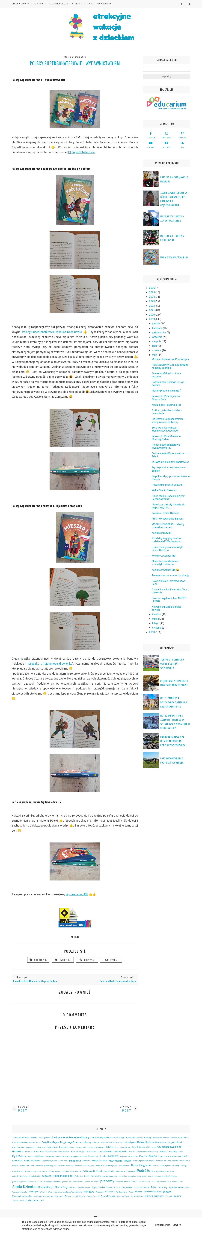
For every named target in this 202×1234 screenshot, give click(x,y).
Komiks (103, 1156)
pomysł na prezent (109, 1176)
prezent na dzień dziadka (72, 1182)
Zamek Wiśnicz (137, 1196)
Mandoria (86, 1161)
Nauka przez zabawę (169, 1165)
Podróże (39, 4)
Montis (15, 1166)
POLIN (86, 1176)
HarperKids (17, 1151)
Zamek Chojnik (78, 1196)
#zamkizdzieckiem (20, 1137)
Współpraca (104, 4)
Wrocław (138, 1191)
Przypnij (89, 960)
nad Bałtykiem (111, 1166)
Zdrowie (169, 1196)
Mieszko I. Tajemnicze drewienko (50, 663)
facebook (151, 138)
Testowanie (127, 1187)
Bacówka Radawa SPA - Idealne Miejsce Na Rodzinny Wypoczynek (173, 741)
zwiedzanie (32, 1200)
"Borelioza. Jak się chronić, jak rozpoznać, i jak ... (168, 506)
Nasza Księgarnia (141, 1165)
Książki (153, 1156)
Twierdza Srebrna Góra (179, 1187)
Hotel (36, 1151)
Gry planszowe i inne (169, 1146)
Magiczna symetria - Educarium (55, 1161)
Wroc (131, 1192)
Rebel (134, 1182)
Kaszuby (173, 1151)
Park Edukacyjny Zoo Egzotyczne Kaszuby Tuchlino (170, 366)
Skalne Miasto (144, 1182)
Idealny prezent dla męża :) (166, 390)
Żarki (41, 1200)
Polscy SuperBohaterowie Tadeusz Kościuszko (52, 332)
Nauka (155, 1166)
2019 (152, 319)
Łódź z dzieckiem (32, 1160)
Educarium (52, 1147)
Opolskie (65, 1171)
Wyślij (113, 960)
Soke (153, 1182)
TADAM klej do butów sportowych (170, 462)
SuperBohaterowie (83, 152)
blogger (166, 147)
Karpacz (163, 1151)
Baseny (140, 1138)
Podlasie (131, 1171)
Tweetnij (65, 960)
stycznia (157, 627)
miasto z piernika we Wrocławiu (177, 1161)
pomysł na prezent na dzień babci (132, 1176)
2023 (152, 301)
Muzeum (30, 1165)
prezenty (107, 1181)
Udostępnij (40, 960)
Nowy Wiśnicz (18, 1171)
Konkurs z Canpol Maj (163, 555)
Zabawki (167, 1191)
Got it (177, 1225)
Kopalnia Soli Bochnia (129, 1157)
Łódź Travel (17, 1160)
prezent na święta (91, 1182)
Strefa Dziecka (24, 1187)
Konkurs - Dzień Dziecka (165, 513)
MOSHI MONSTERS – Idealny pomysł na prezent (168, 526)
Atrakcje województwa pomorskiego (108, 1137)
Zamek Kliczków (108, 1196)
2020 (152, 314)
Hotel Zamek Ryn (77, 1152)
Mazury (127, 1160)
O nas (90, 4)
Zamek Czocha (93, 1196)
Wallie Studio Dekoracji (164, 490)
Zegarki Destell (18, 1201)
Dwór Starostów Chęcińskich (23, 1147)
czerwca (157, 350)
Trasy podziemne (141, 1187)
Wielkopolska (121, 1192)
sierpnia (157, 341)
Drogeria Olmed (175, 1142)
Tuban (154, 1187)
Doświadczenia (159, 1142)
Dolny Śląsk (144, 1142)
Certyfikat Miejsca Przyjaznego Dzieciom (62, 1142)
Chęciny (87, 1142)
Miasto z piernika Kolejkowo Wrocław (148, 1161)
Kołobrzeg (93, 1156)
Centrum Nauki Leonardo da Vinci (26, 1142)
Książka (143, 1156)
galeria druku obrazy (96, 1147)
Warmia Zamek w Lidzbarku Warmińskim (65, 1192)
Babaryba (130, 1137)
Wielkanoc (110, 1191)
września (157, 336)
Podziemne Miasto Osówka (167, 484)
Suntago (72, 1188)
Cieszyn (96, 1142)
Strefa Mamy (45, 1187)
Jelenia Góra (91, 1152)
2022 (152, 305)
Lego (160, 1156)
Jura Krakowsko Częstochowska (112, 1151)
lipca (155, 345)
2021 (152, 310)
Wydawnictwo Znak (152, 1191)
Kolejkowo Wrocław (79, 1157)
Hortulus (28, 1152)
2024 (152, 296)
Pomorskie (96, 1176)
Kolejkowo (39, 1156)
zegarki (177, 1196)
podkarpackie (121, 1171)
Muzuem (100, 1165)
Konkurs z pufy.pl (161, 532)
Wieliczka (100, 1192)
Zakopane (59, 1196)
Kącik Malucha (19, 1156)
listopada (157, 328)
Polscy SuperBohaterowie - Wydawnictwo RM (167, 446)
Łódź (184, 1156)
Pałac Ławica (75, 1171)
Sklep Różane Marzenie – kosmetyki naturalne (166, 563)
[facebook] (180, 3)
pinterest (182, 138)
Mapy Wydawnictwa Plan (174, 257)
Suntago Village (84, 1188)
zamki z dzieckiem (154, 1196)
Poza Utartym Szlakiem (50, 1182)
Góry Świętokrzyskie (141, 1147)
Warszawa (88, 1191)
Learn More (162, 1225)
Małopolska (75, 1160)
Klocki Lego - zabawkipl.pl (166, 404)
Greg (154, 1147)
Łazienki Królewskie (173, 1157)
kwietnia (157, 614)
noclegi (184, 1166)
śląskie (101, 1187)
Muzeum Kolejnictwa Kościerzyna (170, 359)
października (159, 332)
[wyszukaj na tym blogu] (189, 4)
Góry (116, 1147)
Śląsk (94, 1187)
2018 (152, 632)
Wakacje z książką (19, 1192)
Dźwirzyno (41, 1147)
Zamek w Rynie (123, 1196)
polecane (46, 1176)
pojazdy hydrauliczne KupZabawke (26, 1176)
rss (182, 147)
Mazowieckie (115, 1160)
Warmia (43, 1192)
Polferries (79, 1176)
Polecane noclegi (63, 1175)
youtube (150, 147)
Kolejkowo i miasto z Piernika (58, 1157)
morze (22, 1166)
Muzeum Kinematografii (46, 1166)
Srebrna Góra (177, 1182)
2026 (152, 287)
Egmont (63, 1147)
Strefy (76, 4)
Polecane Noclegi (58, 4)
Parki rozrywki (89, 1171)
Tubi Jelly (163, 1187)
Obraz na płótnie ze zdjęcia (36, 1171)
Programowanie (123, 1182)
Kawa (181, 1152)
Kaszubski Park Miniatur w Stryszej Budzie (166, 438)
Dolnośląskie (130, 1142)
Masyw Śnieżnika (99, 1160)
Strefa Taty (61, 1187)
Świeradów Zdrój (113, 1188)
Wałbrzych (33, 1191)
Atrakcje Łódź (44, 1138)
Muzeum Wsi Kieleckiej (84, 1166)
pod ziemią (109, 1171)
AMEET (34, 1137)
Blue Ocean (183, 1137)
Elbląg (71, 1147)
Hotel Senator (63, 1152)
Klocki (30, 1157)
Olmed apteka (54, 1171)
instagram (166, 138)
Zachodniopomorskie (22, 1196)
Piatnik (99, 1171)
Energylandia (81, 1147)
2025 (152, 292)
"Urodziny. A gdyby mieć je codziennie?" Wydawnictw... (167, 540)
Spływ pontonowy (164, 1182)
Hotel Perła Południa (48, 1152)
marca (155, 618)
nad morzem (124, 1166)
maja (155, 354)
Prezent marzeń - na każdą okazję (170, 575)
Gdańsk (109, 1147)
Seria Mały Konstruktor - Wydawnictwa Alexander (165, 429)
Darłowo (104, 1142)
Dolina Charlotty (115, 1142)
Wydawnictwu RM (77, 894)
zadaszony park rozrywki (43, 1196)
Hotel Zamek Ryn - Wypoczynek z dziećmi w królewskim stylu (174, 702)
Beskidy (147, 1137)
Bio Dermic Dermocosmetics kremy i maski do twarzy (168, 420)
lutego (156, 623)
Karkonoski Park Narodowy (147, 1152)
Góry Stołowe (125, 1147)
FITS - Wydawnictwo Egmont (167, 518)
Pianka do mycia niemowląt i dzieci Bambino (167, 549)
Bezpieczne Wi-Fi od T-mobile (165, 1138)
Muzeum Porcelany (65, 1166)
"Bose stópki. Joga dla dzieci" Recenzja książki (168, 498)
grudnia (156, 323)
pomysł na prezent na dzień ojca (25, 1182)
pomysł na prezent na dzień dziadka (162, 1176)
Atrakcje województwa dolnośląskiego (71, 1137)
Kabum (132, 1152)
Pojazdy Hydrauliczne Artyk (163, 1171)
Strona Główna (21, 4)
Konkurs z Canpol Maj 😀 (165, 569)
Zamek (68, 1196)
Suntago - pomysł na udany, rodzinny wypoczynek (172, 664)
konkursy (113, 1156)
